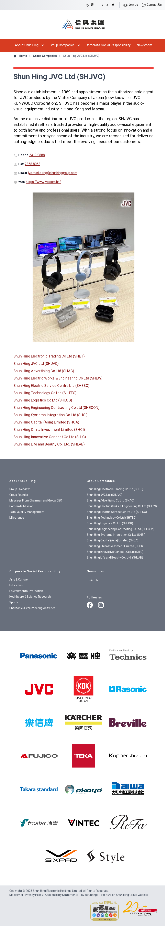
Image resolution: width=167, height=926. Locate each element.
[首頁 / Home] (83, 22)
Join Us (133, 4)
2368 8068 (32, 164)
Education (16, 585)
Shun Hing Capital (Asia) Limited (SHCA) (46, 422)
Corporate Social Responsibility (108, 45)
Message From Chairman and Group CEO (35, 500)
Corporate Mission (21, 506)
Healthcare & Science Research (30, 596)
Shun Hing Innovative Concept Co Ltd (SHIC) (49, 437)
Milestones (16, 517)
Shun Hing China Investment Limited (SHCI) (49, 429)
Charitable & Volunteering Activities (32, 608)
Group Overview (19, 489)
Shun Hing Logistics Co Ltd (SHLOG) (42, 400)
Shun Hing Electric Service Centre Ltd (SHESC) (51, 385)
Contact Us (154, 4)
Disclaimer (16, 894)
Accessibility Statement (61, 894)
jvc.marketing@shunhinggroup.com (52, 173)
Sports (13, 602)
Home (22, 55)
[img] (39, 656)
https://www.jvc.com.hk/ (43, 182)
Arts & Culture (18, 579)
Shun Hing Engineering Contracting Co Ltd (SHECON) (56, 407)
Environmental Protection (26, 591)
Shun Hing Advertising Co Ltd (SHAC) (43, 371)
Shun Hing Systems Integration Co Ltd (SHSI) (50, 415)
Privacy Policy (34, 894)
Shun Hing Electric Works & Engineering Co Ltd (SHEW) (57, 378)
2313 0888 (37, 155)
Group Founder (18, 494)
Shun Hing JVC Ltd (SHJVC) (36, 363)
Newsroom (144, 45)
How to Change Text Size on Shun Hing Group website (113, 894)
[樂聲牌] (83, 656)
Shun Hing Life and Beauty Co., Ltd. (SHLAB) (49, 444)
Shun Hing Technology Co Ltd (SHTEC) (45, 393)
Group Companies (62, 45)
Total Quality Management (26, 512)
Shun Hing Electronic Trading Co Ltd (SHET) (49, 356)
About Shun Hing (26, 45)
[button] (102, 4)
